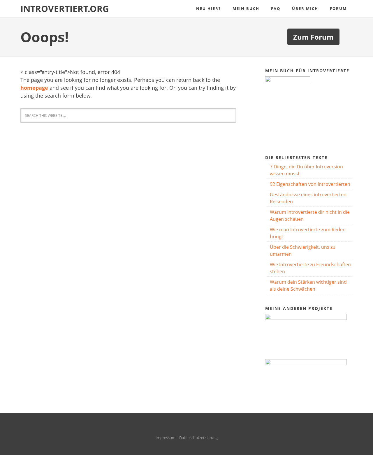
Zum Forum (313, 37)
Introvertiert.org (64, 9)
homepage (34, 87)
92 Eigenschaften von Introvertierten (310, 184)
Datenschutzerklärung (198, 437)
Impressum (165, 437)
